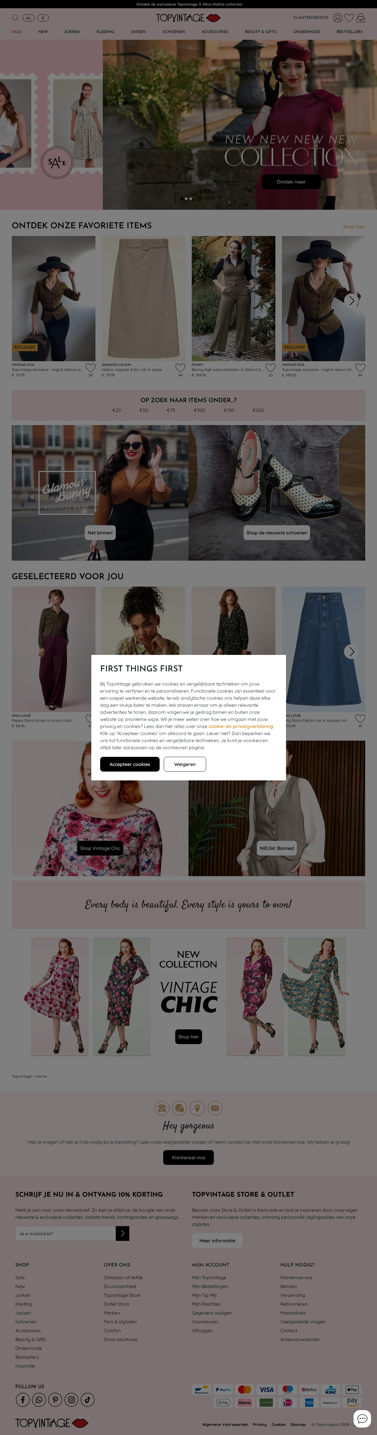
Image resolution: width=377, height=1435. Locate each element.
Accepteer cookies (130, 764)
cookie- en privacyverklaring (241, 726)
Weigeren (185, 764)
